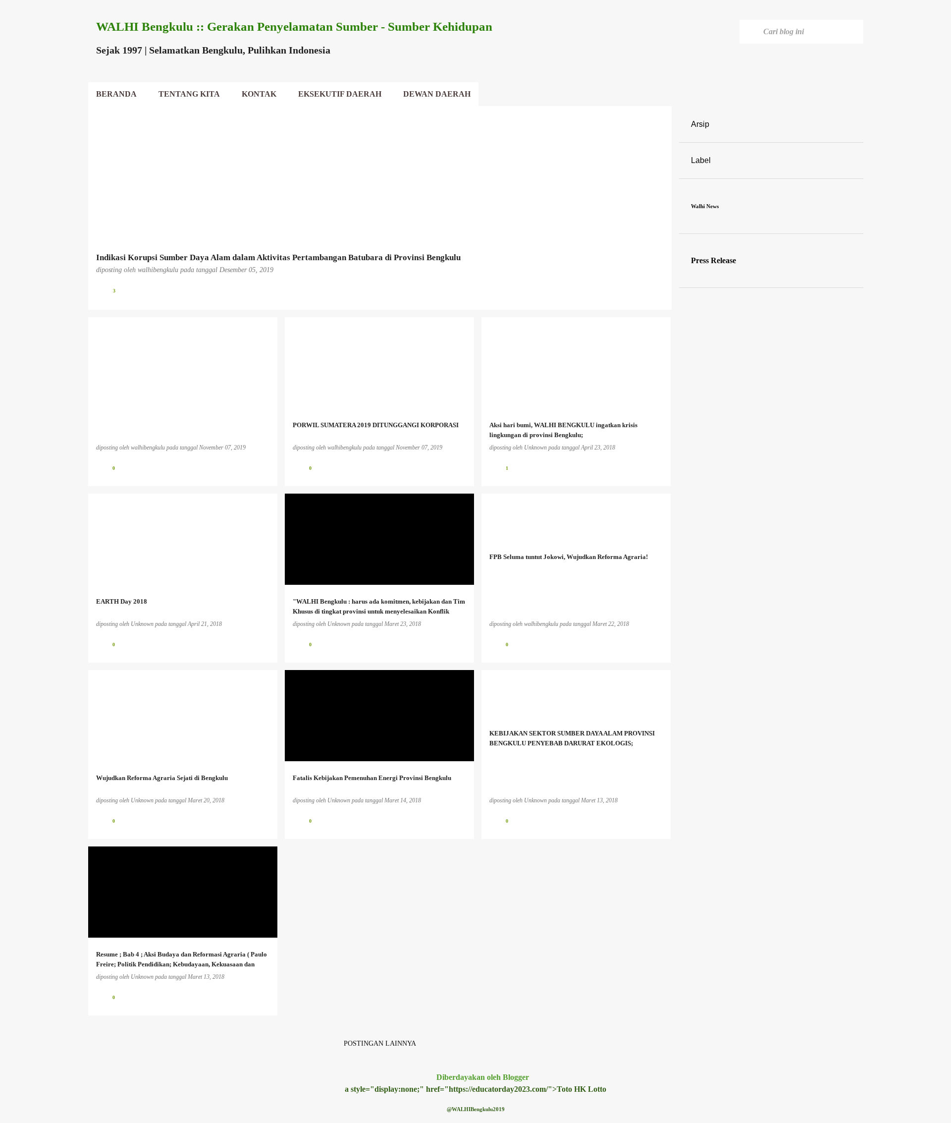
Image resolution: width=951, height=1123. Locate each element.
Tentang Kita (189, 94)
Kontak (259, 94)
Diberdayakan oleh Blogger (481, 1077)
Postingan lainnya (380, 1043)
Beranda (116, 94)
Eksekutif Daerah (339, 94)
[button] (658, 291)
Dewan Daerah (437, 94)
